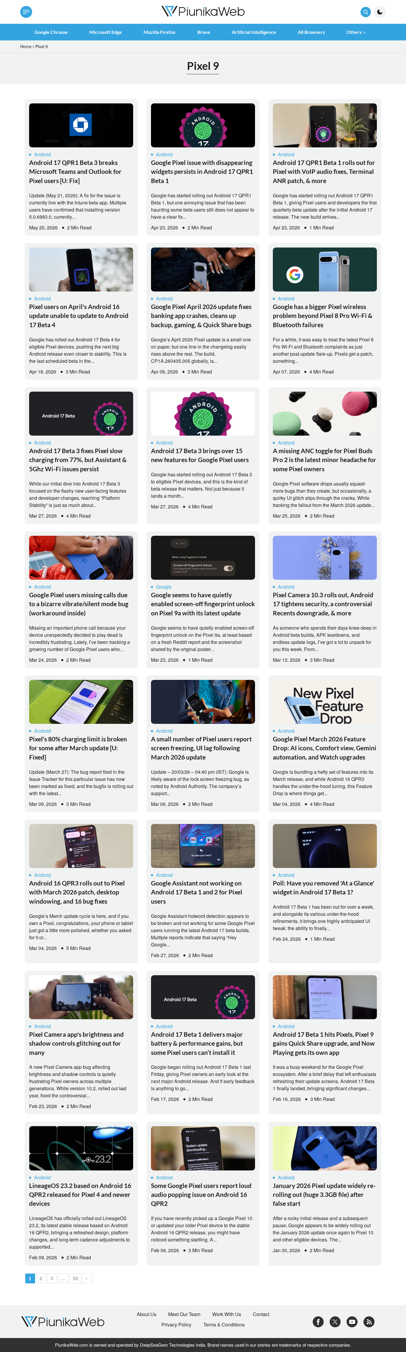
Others (354, 32)
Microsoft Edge (105, 32)
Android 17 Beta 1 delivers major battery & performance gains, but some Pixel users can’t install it (197, 1043)
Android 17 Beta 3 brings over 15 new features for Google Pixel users (200, 455)
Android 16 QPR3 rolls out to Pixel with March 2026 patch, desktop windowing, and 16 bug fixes (77, 892)
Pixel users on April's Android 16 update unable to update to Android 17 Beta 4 (78, 315)
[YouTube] (352, 1321)
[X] (335, 1321)
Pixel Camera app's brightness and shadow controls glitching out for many (76, 1043)
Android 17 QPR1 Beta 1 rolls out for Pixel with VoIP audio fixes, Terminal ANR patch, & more (324, 171)
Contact (261, 1314)
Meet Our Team (184, 1314)
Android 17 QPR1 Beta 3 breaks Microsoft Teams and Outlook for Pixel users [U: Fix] (75, 171)
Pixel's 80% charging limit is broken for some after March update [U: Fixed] (78, 748)
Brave (203, 32)
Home (26, 46)
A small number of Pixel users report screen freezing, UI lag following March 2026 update (201, 748)
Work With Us (226, 1314)
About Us (146, 1314)
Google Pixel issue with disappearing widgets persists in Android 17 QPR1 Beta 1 (202, 171)
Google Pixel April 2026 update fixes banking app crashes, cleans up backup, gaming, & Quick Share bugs (201, 315)
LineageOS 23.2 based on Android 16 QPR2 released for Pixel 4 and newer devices (80, 1194)
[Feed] (368, 1321)
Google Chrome (51, 32)
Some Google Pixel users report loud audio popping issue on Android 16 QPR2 (201, 1194)
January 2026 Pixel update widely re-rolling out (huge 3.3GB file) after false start (324, 1194)
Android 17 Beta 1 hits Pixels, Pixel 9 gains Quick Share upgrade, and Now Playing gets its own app (324, 1043)
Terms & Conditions (224, 1325)
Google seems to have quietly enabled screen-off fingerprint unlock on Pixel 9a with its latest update (203, 604)
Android (42, 154)
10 (75, 1278)
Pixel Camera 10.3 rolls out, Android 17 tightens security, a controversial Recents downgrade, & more (323, 604)
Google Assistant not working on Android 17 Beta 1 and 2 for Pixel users (196, 892)
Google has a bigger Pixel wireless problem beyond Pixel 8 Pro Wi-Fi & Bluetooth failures (322, 315)
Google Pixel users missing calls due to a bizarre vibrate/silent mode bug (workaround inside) (78, 604)
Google (163, 586)
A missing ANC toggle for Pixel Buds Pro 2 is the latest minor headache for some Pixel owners (324, 459)
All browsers (311, 32)
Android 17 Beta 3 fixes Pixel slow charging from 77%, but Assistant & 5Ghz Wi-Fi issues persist (78, 459)
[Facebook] (318, 1321)
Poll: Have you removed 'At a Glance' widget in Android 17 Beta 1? (323, 887)
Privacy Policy (176, 1325)
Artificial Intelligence (254, 32)
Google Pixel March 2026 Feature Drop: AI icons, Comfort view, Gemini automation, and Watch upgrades (324, 748)
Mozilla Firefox (160, 32)
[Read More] (81, 125)
